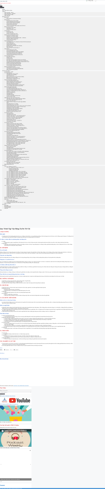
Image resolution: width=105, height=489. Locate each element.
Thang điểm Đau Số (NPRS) (12, 74)
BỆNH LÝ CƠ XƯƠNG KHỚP (12, 180)
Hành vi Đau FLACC (10, 75)
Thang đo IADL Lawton (11, 96)
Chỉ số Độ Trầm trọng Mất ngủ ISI (13, 109)
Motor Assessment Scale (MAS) (12, 69)
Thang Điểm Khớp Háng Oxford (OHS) (14, 133)
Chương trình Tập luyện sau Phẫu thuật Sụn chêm (15, 194)
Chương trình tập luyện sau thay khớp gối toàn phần (16, 195)
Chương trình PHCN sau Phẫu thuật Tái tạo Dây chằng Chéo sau (18, 193)
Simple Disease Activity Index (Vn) (13, 160)
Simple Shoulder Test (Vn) (11, 119)
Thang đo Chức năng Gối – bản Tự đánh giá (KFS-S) (16, 136)
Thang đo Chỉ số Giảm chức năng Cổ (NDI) (14, 123)
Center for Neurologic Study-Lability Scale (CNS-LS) (16, 25)
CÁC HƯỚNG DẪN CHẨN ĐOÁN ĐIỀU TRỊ (13, 178)
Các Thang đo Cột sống (8, 122)
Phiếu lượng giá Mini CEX (9, 164)
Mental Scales (6, 19)
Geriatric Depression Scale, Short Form (13, 21)
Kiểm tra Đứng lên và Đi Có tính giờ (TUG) (14, 81)
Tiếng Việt (90, 0)
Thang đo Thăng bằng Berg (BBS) (13, 80)
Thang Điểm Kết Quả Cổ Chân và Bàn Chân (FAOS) (16, 142)
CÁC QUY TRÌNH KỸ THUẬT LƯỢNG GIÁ (15, 167)
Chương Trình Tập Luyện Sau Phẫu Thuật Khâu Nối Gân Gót (17, 196)
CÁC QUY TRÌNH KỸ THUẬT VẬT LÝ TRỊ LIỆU (16, 171)
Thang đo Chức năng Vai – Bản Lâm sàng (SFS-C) (15, 116)
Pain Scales (6, 17)
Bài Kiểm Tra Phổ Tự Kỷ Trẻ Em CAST (14, 111)
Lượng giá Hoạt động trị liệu (14, 169)
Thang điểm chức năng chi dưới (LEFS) (13, 144)
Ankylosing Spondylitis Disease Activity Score (15, 54)
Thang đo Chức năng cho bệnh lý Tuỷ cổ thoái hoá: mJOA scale (18, 159)
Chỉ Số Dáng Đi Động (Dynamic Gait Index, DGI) (15, 84)
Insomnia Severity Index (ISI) (12, 24)
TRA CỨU (6, 199)
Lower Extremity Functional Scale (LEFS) (14, 65)
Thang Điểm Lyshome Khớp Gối (12, 135)
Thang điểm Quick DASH (11, 114)
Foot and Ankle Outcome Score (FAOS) (14, 64)
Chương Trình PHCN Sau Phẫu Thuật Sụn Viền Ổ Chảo (16, 186)
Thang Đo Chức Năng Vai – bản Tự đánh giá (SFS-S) (16, 115)
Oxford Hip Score (10, 58)
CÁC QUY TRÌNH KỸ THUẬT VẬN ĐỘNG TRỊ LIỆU (17, 172)
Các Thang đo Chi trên (8, 112)
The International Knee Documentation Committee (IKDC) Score (18, 61)
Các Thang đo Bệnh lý (8, 150)
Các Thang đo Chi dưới (8, 131)
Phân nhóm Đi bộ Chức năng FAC (13, 83)
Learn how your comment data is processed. (21, 385)
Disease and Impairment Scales (9, 66)
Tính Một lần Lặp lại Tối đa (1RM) (13, 163)
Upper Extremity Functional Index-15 (13, 47)
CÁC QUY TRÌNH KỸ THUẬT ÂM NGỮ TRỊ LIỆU (16, 174)
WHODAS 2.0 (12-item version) (12, 36)
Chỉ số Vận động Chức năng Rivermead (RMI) (15, 85)
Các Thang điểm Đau (8, 72)
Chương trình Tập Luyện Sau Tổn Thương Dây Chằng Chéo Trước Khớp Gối (20, 192)
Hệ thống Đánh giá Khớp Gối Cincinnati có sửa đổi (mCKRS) (17, 141)
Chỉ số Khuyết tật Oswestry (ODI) (12, 126)
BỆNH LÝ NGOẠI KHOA (11, 182)
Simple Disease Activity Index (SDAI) (13, 67)
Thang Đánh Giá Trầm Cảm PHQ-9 (13, 107)
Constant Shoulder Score (11, 43)
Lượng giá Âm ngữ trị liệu (13, 170)
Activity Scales (7, 30)
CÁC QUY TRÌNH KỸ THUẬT (10, 166)
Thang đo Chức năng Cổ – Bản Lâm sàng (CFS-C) (15, 125)
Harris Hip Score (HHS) (11, 56)
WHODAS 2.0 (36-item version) (12, 35)
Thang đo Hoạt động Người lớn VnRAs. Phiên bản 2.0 (16, 89)
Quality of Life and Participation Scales (11, 34)
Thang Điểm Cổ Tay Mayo (11, 121)
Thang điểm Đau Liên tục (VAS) (12, 73)
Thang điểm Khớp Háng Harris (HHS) (13, 132)
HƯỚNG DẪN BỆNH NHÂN (9, 197)
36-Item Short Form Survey (11, 39)
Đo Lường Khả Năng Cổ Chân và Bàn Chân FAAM (16, 143)
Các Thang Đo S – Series (8, 71)
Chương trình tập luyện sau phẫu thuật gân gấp (15, 190)
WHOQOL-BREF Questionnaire (12, 38)
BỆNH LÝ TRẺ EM (10, 183)
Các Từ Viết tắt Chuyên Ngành (12, 201)
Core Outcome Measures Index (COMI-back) (14, 52)
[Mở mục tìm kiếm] (1, 5)
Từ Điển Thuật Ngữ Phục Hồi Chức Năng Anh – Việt (16, 202)
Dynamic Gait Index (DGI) (11, 29)
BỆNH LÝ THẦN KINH (11, 179)
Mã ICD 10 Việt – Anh (11, 200)
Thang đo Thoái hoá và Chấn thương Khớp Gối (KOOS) (16, 139)
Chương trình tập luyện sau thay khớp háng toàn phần (16, 191)
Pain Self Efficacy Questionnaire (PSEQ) (14, 18)
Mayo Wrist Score (10, 46)
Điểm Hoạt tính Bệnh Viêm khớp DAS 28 (14, 158)
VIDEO (3, 11)
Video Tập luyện (7, 15)
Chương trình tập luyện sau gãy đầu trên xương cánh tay (16, 187)
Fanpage (2, 485)
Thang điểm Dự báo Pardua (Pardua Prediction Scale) (16, 148)
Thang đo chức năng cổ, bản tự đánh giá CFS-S (15, 124)
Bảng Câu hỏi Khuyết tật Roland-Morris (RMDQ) (15, 129)
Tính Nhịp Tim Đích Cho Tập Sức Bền (13, 162)
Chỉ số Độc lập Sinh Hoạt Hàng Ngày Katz (14, 88)
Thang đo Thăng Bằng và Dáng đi (10, 79)
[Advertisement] (52, 219)
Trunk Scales (6, 48)
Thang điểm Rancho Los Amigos (12, 103)
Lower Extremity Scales (8, 55)
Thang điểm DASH (10, 113)
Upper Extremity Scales (8, 40)
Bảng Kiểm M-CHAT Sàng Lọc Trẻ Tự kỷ (14, 110)
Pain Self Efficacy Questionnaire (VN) (13, 78)
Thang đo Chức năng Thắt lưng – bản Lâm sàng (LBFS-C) (17, 128)
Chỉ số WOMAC (10, 134)
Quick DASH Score (10, 42)
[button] (1, 464)
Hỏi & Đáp (6, 205)
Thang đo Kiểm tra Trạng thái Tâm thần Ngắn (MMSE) (16, 101)
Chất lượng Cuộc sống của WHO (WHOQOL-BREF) (16, 98)
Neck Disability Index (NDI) (12, 49)
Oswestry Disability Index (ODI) (12, 50)
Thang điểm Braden (10, 147)
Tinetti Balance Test (10, 28)
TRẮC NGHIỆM (7, 203)
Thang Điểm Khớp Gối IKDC (12, 138)
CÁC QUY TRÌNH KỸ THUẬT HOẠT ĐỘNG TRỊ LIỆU (17, 173)
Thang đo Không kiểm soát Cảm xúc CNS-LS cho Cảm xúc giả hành (19, 105)
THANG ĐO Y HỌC (6, 70)
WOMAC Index (9, 57)
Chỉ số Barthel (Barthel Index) (12, 87)
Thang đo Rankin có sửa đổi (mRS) (13, 155)
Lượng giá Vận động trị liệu (13, 168)
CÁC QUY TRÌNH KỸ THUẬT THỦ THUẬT (15, 176)
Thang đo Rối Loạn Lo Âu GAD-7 (13, 104)
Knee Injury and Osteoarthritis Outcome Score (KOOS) (16, 59)
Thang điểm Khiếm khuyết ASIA (12, 156)
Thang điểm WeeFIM (10, 94)
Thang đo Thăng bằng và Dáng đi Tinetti (14, 82)
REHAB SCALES (5, 16)
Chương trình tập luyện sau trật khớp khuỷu (14, 188)
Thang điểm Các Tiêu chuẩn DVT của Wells (14, 149)
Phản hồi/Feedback (7, 206)
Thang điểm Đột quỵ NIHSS (12, 153)
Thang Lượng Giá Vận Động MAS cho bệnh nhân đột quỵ (17, 154)
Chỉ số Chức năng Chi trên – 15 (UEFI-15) (14, 120)
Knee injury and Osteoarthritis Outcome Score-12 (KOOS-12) (17, 60)
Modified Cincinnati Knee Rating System (14, 62)
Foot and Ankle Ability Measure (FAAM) (14, 63)
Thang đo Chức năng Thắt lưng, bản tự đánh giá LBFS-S (16, 127)
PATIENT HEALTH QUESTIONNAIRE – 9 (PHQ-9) (16, 37)
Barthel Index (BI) (10, 31)
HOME (3, 9)
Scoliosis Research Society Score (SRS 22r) (14, 53)
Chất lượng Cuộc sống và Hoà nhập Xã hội (11, 97)
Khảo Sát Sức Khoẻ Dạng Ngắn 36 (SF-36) (14, 99)
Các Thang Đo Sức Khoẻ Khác (9, 161)
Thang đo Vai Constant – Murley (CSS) (13, 118)
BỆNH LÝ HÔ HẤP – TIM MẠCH (13, 181)
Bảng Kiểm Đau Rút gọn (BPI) (12, 77)
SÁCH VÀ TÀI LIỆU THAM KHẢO (11, 198)
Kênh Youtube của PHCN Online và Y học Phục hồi (9, 404)
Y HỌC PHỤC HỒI (3, 1)
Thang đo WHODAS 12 (11, 92)
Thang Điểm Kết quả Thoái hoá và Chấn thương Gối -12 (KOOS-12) (19, 140)
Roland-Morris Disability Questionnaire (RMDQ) (15, 51)
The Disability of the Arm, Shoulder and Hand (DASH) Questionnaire (19, 41)
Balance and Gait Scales (8, 26)
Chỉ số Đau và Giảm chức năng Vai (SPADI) (14, 117)
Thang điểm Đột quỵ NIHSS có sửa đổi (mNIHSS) (15, 152)
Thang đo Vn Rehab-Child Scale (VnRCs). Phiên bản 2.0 (17, 90)
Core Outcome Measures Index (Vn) (13, 130)
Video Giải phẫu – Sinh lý (8, 12)
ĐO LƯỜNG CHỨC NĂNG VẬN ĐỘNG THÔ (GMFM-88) (18, 151)
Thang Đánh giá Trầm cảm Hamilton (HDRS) (14, 108)
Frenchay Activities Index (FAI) (12, 33)
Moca (8, 102)
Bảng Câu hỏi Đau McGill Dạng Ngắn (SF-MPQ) (15, 76)
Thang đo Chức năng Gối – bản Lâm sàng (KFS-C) (15, 137)
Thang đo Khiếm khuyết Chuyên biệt (10, 145)
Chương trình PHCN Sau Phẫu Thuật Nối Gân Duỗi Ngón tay (17, 189)
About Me (6, 208)
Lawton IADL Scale (10, 32)
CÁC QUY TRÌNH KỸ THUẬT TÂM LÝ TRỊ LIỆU (16, 175)
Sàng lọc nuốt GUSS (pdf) (11, 146)
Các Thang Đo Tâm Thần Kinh (9, 100)
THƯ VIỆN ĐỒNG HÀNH (7, 10)
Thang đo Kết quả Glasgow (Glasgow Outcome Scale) (16, 106)
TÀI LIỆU (4, 165)
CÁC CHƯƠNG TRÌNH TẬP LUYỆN (11, 185)
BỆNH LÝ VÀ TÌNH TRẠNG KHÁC (13, 184)
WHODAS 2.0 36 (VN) (11, 91)
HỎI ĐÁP (4, 204)
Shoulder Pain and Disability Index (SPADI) (14, 45)
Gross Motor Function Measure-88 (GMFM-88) (15, 68)
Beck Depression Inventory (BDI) (12, 20)
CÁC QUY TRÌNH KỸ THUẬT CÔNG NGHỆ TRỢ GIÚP (17, 177)
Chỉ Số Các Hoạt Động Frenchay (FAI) (13, 95)
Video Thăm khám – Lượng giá (9, 13)
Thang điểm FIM (9, 93)
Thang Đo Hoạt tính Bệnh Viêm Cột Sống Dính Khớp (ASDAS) (18, 157)
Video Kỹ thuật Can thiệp (8, 14)
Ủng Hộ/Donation (7, 207)
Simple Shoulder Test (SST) (11, 44)
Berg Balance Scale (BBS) (11, 27)
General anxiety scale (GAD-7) (12, 23)
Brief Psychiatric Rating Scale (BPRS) (13, 22)
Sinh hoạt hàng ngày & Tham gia (10, 86)
